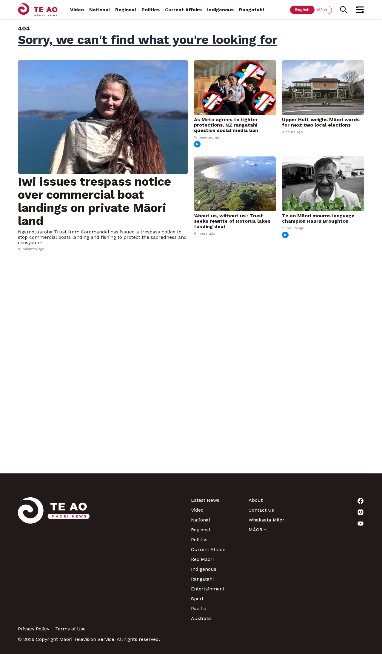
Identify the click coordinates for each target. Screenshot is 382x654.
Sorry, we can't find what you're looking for (147, 40)
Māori (322, 9)
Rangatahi (251, 10)
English (302, 9)
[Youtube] (335, 523)
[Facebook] (335, 500)
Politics (150, 10)
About (256, 500)
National (99, 10)
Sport (197, 598)
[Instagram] (335, 512)
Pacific (198, 608)
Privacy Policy (33, 629)
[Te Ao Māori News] (54, 559)
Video (77, 10)
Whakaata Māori (267, 520)
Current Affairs (183, 10)
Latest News (205, 500)
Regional (125, 10)
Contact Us (261, 510)
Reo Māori (202, 559)
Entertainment (207, 589)
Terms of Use (70, 629)
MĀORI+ (258, 530)
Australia (201, 618)
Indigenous (220, 10)
